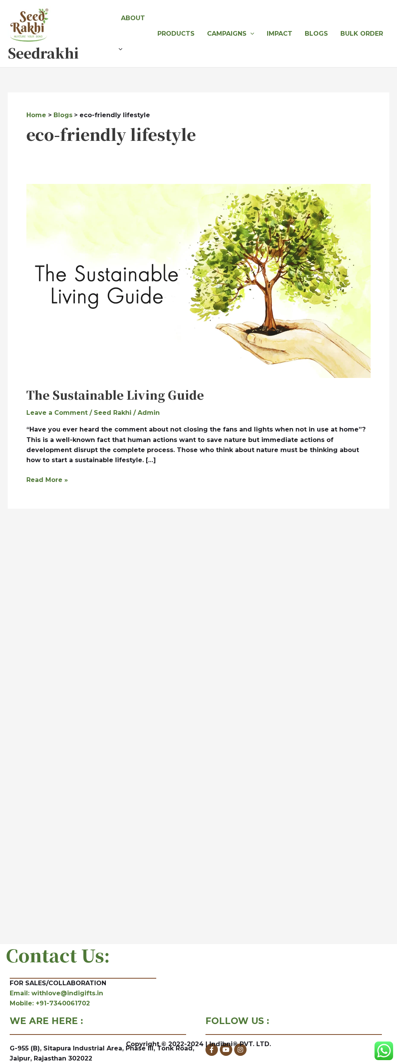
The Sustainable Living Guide (115, 394)
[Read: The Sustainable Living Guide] (198, 280)
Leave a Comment (57, 412)
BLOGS (316, 33)
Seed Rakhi (112, 412)
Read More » (47, 479)
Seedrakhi (43, 52)
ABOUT (133, 18)
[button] (133, 49)
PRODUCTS (176, 33)
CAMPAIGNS (227, 33)
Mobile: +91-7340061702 (50, 1003)
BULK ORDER (361, 33)
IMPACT (279, 33)
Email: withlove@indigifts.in (56, 993)
